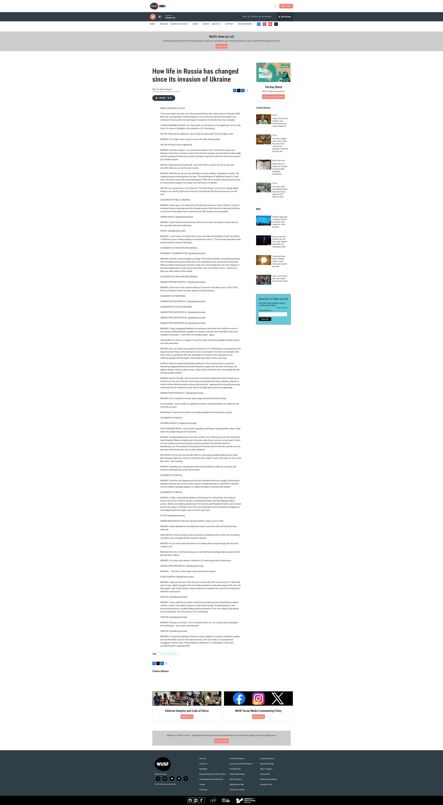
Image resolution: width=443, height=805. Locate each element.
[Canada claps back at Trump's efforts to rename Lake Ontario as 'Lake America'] (263, 221)
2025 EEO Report (236, 779)
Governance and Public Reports (241, 764)
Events (206, 24)
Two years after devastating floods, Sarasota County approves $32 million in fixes (280, 192)
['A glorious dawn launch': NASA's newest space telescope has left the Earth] (263, 260)
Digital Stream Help (237, 784)
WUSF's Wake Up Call (221, 36)
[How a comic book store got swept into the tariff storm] (263, 280)
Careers (202, 784)
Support (229, 24)
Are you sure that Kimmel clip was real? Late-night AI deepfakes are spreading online (279, 241)
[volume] (160, 16)
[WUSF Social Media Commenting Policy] (258, 698)
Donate (287, 6)
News (152, 24)
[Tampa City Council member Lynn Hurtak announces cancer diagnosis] (263, 119)
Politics (274, 115)
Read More (187, 716)
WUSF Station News (278, 160)
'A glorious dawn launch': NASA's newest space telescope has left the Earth (279, 261)
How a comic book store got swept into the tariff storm (280, 278)
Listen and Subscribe (273, 96)
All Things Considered (168, 654)
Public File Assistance (237, 774)
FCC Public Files (235, 769)
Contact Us (203, 764)
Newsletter (203, 769)
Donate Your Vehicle (237, 790)
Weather (164, 24)
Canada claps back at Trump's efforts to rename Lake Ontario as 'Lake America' (279, 222)
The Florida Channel (237, 758)
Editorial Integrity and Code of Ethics (187, 711)
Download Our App (267, 764)
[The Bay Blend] (273, 72)
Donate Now (221, 740)
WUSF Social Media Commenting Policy (258, 711)
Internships (203, 790)
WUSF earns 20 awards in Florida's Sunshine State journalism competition (279, 169)
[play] (153, 16)
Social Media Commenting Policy (211, 779)
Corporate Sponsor (267, 758)
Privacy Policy (265, 774)
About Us (202, 758)
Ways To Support (266, 769)
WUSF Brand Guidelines (268, 779)
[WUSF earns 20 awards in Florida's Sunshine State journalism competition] (263, 165)
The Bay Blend (273, 87)
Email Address (266, 310)
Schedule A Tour (266, 784)
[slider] (163, 16)
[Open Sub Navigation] (157, 24)
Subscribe (221, 46)
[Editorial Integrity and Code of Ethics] (186, 698)
